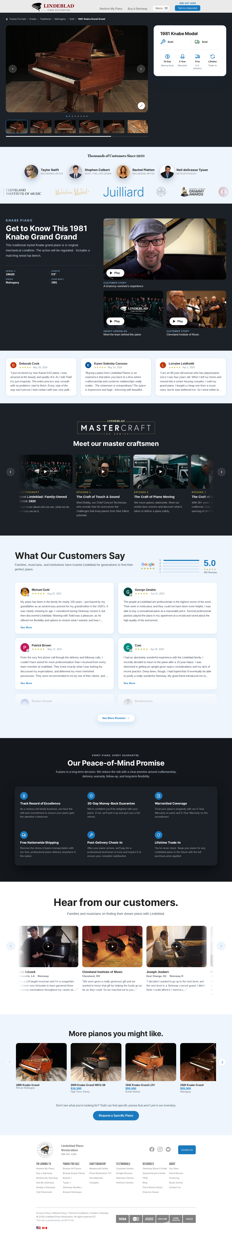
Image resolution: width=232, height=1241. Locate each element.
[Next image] (141, 69)
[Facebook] (152, 1149)
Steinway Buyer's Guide (155, 1168)
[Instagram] (160, 1149)
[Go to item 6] (81, 116)
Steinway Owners (125, 1177)
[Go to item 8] (87, 116)
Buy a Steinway (137, 9)
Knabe (33, 18)
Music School (176, 1182)
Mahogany (60, 18)
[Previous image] (13, 69)
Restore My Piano (111, 9)
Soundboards (96, 1177)
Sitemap (104, 1213)
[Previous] (11, 946)
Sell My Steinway (45, 1182)
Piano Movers (176, 1173)
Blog (145, 1182)
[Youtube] (168, 1149)
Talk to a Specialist (187, 8)
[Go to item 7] (84, 116)
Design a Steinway (45, 1187)
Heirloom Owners (124, 1182)
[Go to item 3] (72, 116)
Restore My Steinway (47, 1177)
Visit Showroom (44, 1192)
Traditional (45, 18)
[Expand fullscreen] (141, 105)
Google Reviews (124, 1173)
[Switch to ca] (44, 1228)
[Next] (221, 946)
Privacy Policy (43, 1213)
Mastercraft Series (98, 1168)
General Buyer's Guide (154, 1173)
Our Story (174, 1168)
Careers (94, 1213)
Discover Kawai (151, 1192)
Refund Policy (60, 1213)
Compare (94, 1182)
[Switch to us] (38, 1228)
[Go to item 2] (69, 116)
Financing (174, 1177)
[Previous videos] (10, 472)
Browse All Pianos (72, 1168)
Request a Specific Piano (116, 1115)
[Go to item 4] (75, 116)
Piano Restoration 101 (100, 1173)
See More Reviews (114, 718)
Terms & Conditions (78, 1213)
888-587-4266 (187, 3)
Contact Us (187, 1149)
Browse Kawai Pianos (74, 1173)
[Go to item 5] (78, 116)
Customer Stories (124, 1168)
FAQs (145, 1177)
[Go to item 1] (66, 116)
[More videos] (221, 472)
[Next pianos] (222, 1062)
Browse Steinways (72, 1192)
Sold (72, 18)
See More (26, 627)
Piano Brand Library (153, 1187)
